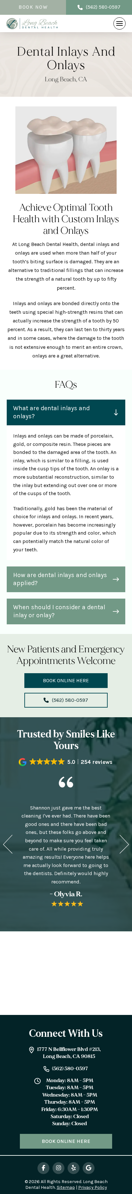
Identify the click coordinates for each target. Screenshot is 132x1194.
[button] (119, 23)
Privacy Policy (92, 1187)
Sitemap (66, 1187)
